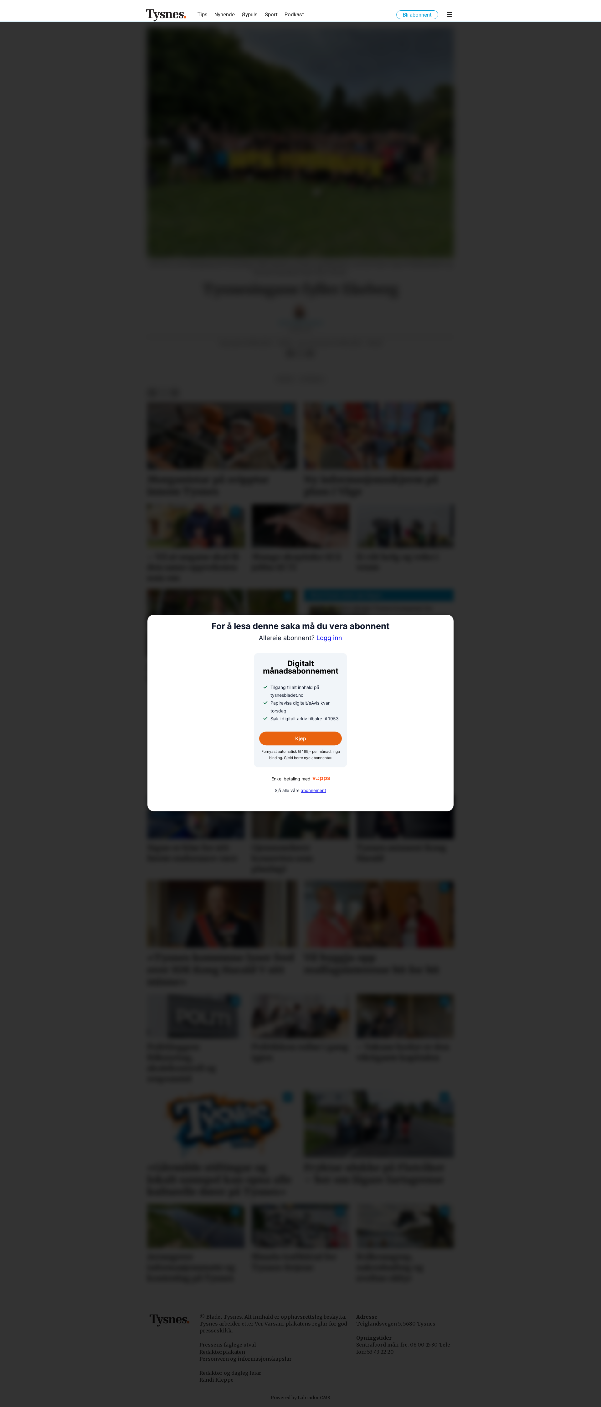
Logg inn (300, 638)
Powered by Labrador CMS (300, 1397)
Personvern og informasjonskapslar (245, 1359)
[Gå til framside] (166, 15)
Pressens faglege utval (227, 1345)
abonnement (313, 790)
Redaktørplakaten (222, 1352)
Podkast (294, 14)
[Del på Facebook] (290, 353)
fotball (312, 379)
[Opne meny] (449, 15)
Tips (203, 14)
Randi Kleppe (216, 1380)
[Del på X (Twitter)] (300, 353)
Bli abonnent (417, 15)
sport (285, 379)
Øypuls (250, 14)
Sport (271, 14)
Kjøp (300, 738)
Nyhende (224, 14)
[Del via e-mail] (310, 353)
